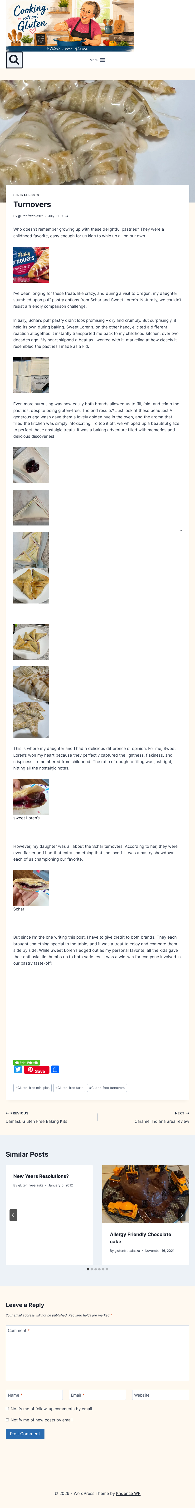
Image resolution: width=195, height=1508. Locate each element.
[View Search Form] (14, 60)
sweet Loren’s (26, 818)
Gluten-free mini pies (32, 1088)
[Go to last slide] (13, 1215)
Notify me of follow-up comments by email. (52, 1408)
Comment (19, 1330)
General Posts (26, 195)
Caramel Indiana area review (162, 1117)
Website (142, 1395)
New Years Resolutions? (41, 1176)
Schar (18, 909)
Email (77, 1395)
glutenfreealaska (31, 216)
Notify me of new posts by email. (42, 1420)
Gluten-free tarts (69, 1088)
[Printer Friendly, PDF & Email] (26, 1062)
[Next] (181, 1215)
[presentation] (145, 1194)
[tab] (88, 1269)
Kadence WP (128, 1493)
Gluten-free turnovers (107, 1088)
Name (15, 1395)
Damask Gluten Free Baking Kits (36, 1117)
